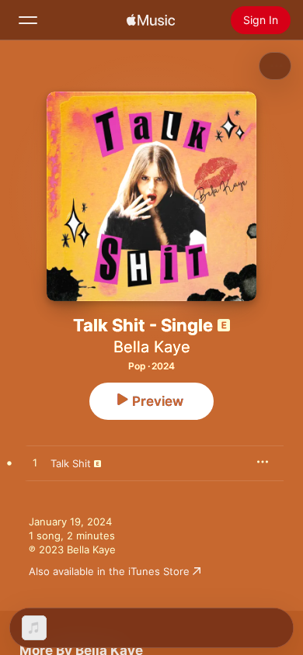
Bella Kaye (151, 347)
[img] (151, 20)
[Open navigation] (28, 20)
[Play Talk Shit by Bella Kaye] (34, 463)
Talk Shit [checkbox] (70, 463)
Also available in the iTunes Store (109, 571)
